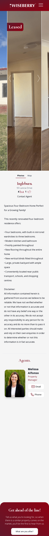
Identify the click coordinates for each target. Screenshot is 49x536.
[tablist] (24, 176)
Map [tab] (29, 175)
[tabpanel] (24, 90)
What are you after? (24, 531)
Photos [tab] (20, 175)
